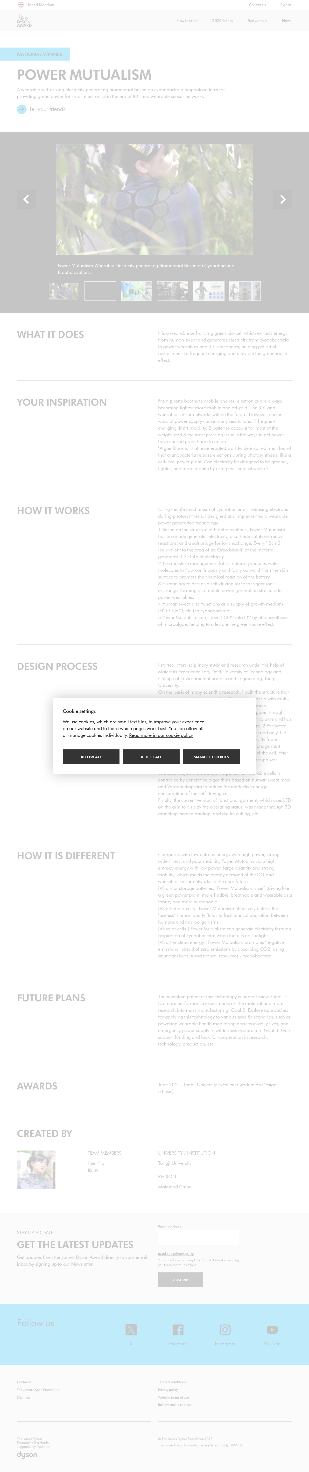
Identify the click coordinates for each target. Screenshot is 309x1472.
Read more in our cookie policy (161, 735)
